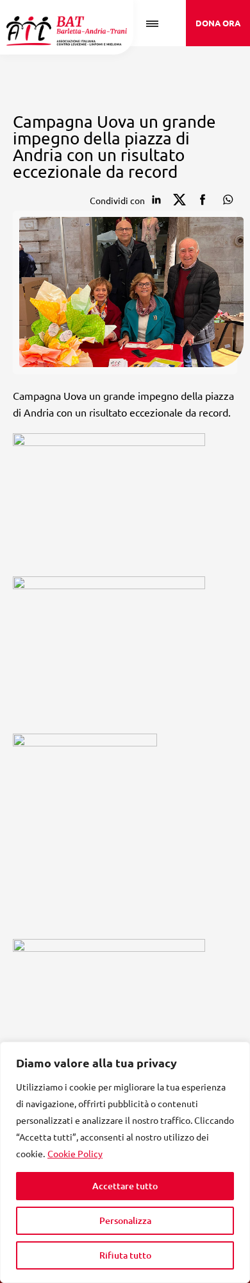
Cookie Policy (75, 1153)
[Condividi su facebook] (202, 199)
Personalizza (125, 1220)
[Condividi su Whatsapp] (225, 199)
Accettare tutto (125, 1186)
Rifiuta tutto (125, 1255)
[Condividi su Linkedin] (156, 199)
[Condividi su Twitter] (179, 199)
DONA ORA (218, 22)
